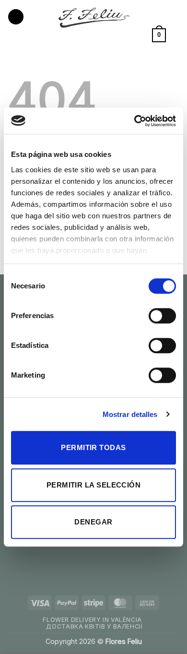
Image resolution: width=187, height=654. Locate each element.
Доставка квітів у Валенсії (94, 626)
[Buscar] (176, 35)
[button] (15, 17)
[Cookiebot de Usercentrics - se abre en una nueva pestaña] (134, 121)
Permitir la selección (93, 485)
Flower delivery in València (92, 619)
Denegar (93, 522)
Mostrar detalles (130, 414)
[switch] (162, 315)
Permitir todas (93, 447)
